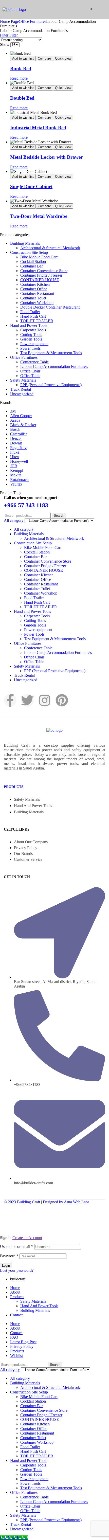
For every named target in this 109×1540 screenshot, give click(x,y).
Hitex (14, 457)
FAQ (14, 1337)
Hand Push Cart (33, 316)
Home (15, 1287)
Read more (19, 78)
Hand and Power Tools (28, 325)
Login (6, 1265)
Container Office (33, 289)
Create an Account (27, 1237)
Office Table (30, 375)
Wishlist (16, 1355)
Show (4, 44)
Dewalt (16, 443)
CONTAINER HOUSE (39, 280)
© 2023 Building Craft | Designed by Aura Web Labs (46, 1202)
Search (59, 515)
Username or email (16, 1246)
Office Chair (30, 371)
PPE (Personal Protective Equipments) (51, 385)
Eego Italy (18, 447)
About (15, 1292)
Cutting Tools (31, 334)
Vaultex (16, 484)
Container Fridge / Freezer (41, 275)
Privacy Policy (21, 1346)
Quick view (63, 58)
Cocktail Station (33, 261)
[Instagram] (44, 700)
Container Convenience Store (43, 270)
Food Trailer (30, 312)
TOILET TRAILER (36, 321)
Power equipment (34, 344)
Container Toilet (33, 298)
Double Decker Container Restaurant (50, 307)
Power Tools (30, 348)
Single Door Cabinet (31, 186)
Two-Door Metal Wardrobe (38, 216)
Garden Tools (31, 339)
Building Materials (25, 243)
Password (9, 1256)
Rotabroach (19, 479)
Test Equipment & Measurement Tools (51, 353)
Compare (44, 58)
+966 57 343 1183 (26, 505)
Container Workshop (36, 302)
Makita (15, 475)
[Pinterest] (62, 700)
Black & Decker (23, 425)
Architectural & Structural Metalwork (50, 248)
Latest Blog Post (23, 1342)
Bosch (15, 429)
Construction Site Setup (29, 252)
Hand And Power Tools (39, 1306)
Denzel (16, 438)
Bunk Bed (20, 68)
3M (13, 411)
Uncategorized (21, 394)
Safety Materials (23, 380)
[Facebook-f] (10, 700)
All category (24, 529)
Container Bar (31, 266)
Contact (16, 1315)
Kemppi (16, 470)
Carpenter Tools (33, 330)
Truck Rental (20, 389)
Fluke (14, 452)
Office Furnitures (32, 21)
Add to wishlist (23, 58)
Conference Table (34, 362)
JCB (13, 466)
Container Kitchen (35, 284)
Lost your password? (16, 1270)
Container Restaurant (37, 293)
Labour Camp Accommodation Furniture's (54, 366)
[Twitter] (27, 700)
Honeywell (19, 461)
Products (13, 787)
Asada (15, 420)
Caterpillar (18, 434)
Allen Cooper (21, 416)
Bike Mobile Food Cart (39, 257)
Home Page (9, 21)
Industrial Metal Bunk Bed (38, 127)
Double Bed (22, 98)
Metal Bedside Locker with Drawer (46, 157)
